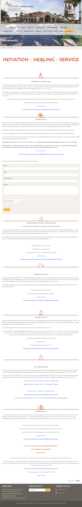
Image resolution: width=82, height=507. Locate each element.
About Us (19, 31)
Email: (5, 172)
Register (22, 27)
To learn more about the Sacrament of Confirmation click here (41, 300)
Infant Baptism (29, 31)
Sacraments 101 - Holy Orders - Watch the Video (41, 391)
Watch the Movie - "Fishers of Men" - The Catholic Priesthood (41, 384)
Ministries (63, 27)
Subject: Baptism (8, 178)
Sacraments (69, 31)
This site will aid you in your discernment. (55, 398)
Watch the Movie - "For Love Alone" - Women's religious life (41, 381)
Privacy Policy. (62, 503)
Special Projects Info (50, 31)
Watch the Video (41, 256)
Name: (5, 165)
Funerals (38, 31)
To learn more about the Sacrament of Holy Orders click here (41, 394)
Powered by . (53, 503)
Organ (61, 31)
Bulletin (13, 27)
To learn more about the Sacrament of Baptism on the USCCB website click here (41, 154)
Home (4, 27)
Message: (5, 184)
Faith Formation (51, 27)
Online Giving (40, 27)
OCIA (72, 142)
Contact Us (30, 27)
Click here (51, 293)
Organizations (8, 31)
